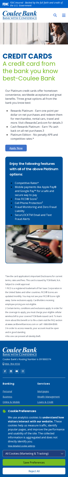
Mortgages (43, 391)
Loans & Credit (45, 402)
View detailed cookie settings (21, 446)
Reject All (34, 471)
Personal (7, 391)
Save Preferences (34, 462)
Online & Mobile (11, 402)
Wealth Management (48, 396)
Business (7, 396)
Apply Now (16, 148)
